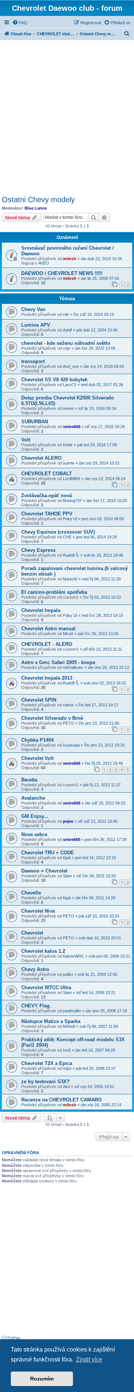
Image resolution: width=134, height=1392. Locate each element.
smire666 (71, 426)
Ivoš (67, 1050)
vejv (66, 348)
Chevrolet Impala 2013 (46, 678)
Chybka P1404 (37, 740)
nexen (68, 408)
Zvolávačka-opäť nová (46, 495)
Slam (67, 876)
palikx (68, 974)
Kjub (67, 857)
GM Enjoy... (34, 816)
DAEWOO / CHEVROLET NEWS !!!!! (61, 273)
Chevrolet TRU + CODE (47, 852)
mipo (67, 1068)
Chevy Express (38, 550)
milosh (69, 258)
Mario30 (70, 579)
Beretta (29, 780)
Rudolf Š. (71, 555)
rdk (66, 314)
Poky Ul (70, 519)
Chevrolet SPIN (38, 700)
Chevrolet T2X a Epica (46, 1063)
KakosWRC (73, 956)
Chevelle (31, 893)
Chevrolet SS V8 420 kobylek (54, 379)
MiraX (68, 633)
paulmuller (72, 1011)
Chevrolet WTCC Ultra (46, 987)
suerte (68, 463)
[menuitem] (19, 22)
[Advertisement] (67, 117)
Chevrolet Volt (37, 758)
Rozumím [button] (42, 1379)
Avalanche (33, 798)
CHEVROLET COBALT (46, 473)
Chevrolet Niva (38, 911)
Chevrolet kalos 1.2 (43, 951)
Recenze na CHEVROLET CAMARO (61, 1100)
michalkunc (73, 667)
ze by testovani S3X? (45, 1081)
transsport (33, 361)
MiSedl (69, 1026)
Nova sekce (34, 834)
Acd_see (71, 366)
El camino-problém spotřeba (54, 592)
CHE (67, 537)
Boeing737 (72, 500)
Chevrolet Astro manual (48, 628)
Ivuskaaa (71, 745)
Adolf (67, 330)
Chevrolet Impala (40, 610)
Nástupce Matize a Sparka (50, 1021)
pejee (68, 821)
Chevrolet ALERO (41, 458)
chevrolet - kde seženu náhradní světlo (65, 343)
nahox (68, 705)
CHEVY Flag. (36, 1006)
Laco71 (69, 384)
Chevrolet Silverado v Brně (52, 718)
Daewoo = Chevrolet (44, 871)
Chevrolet (32, 933)
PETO (68, 723)
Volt (25, 440)
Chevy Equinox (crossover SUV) (58, 532)
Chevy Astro (35, 969)
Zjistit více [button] (89, 1359)
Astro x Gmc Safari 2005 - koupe (58, 662)
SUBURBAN (34, 421)
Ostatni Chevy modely (38, 199)
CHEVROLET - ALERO (46, 644)
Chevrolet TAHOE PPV (47, 514)
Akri (66, 1086)
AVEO (43, 263)
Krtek (68, 445)
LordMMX (71, 478)
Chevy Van (33, 309)
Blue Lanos (36, 208)
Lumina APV (35, 325)
